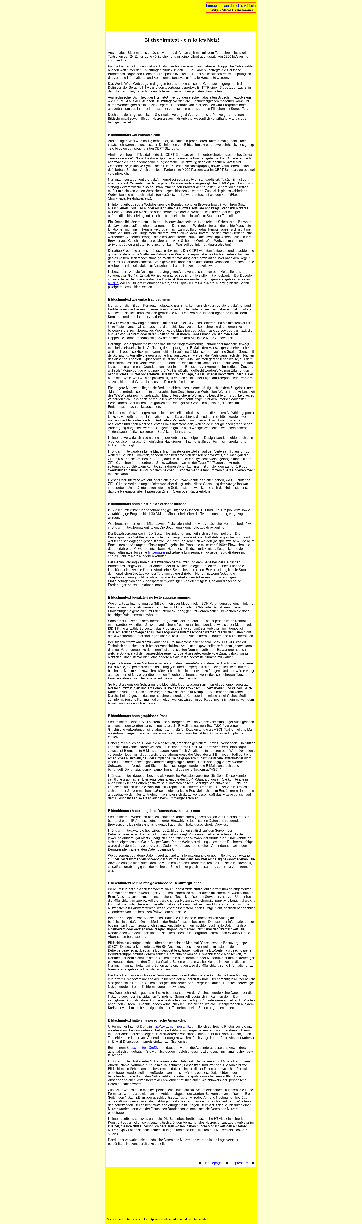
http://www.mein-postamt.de (173, 1026)
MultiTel (113, 283)
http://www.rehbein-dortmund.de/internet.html (178, 1219)
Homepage (213, 1163)
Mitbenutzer (156, 552)
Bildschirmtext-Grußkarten (146, 1047)
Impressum (240, 1163)
